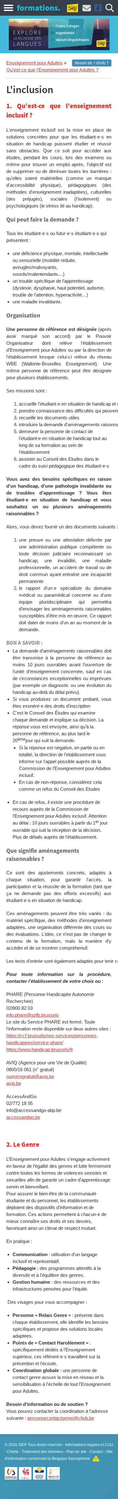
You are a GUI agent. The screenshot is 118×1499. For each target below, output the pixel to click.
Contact (96, 1451)
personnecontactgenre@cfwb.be (60, 1418)
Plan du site (76, 1451)
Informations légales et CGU (89, 1445)
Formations (38, 7)
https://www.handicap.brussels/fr (39, 1049)
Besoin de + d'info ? (92, 63)
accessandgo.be (23, 1117)
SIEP (22, 1445)
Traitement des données (42, 1451)
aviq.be (13, 1083)
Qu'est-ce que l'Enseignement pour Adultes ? (52, 69)
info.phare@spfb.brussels (32, 1015)
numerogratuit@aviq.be (30, 1076)
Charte (13, 1451)
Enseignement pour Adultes (34, 63)
